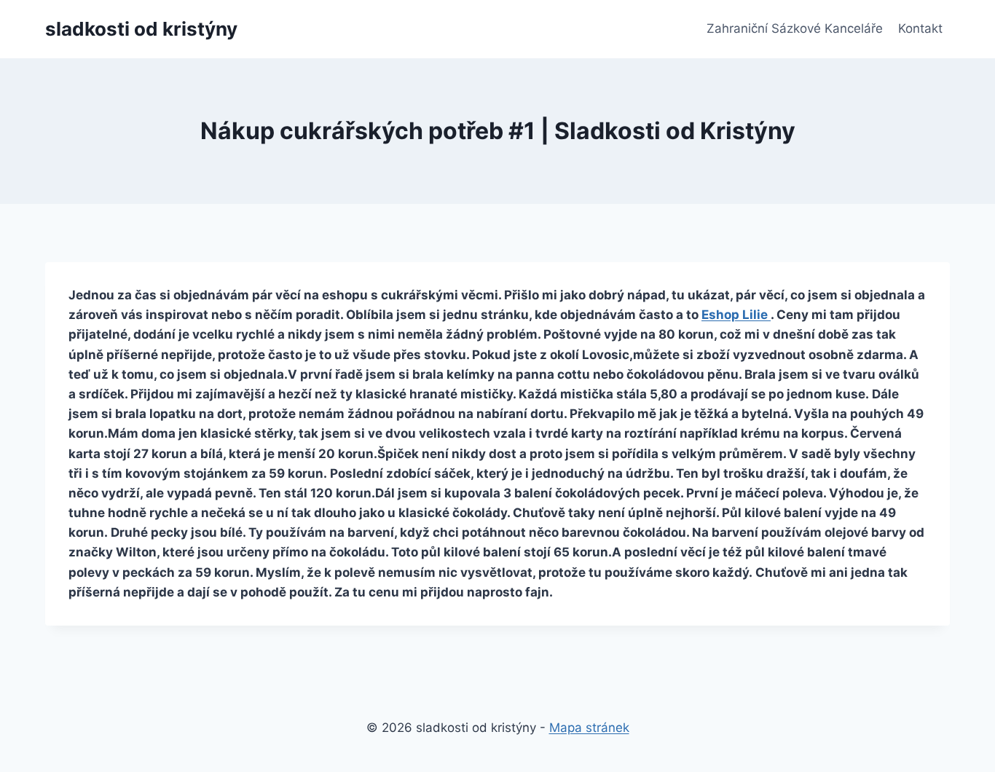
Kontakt (920, 28)
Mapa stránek (589, 727)
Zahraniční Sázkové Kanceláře (795, 28)
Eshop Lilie (736, 314)
